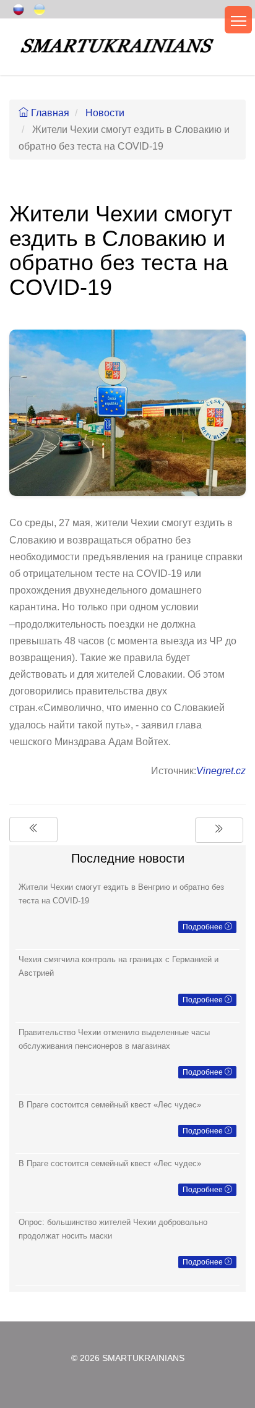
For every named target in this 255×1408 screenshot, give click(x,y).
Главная (48, 113)
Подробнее (204, 927)
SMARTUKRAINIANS (143, 1358)
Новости (104, 113)
